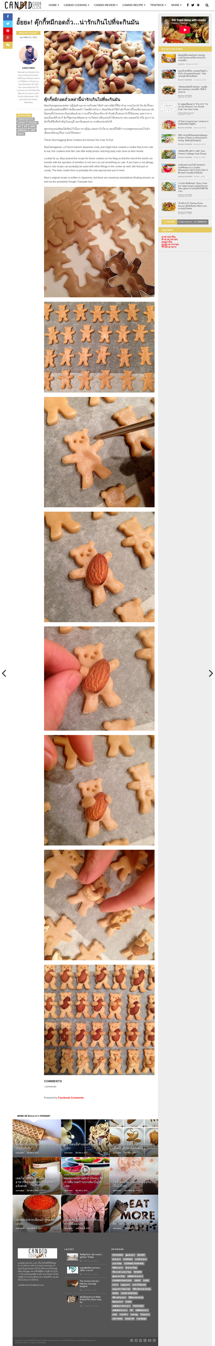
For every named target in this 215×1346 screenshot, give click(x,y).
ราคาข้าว (124, 1314)
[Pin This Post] (8, 31)
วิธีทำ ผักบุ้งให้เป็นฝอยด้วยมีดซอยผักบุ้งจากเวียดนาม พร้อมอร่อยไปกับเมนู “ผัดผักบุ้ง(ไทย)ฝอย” (192, 138)
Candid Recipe (132, 5)
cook (128, 1302)
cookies (21, 123)
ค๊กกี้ (19, 126)
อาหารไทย (117, 1263)
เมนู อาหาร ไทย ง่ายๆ (121, 1289)
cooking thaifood (134, 1263)
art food (117, 1319)
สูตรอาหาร (130, 1255)
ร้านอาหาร (145, 1314)
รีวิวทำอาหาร (168, 247)
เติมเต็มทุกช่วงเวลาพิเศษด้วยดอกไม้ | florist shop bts (90, 1299)
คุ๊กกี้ (25, 126)
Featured (33, 123)
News (115, 1293)
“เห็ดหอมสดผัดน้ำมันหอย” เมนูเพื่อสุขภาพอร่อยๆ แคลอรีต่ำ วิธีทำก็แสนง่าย (192, 89)
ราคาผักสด (141, 1319)
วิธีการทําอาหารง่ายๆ (141, 1289)
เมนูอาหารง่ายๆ (170, 244)
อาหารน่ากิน (168, 236)
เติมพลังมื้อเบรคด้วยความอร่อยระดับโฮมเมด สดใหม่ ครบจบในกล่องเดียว (191, 58)
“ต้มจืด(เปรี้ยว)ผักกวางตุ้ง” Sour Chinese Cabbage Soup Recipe (192, 152)
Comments (202, 222)
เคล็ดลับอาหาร (142, 1310)
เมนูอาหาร (125, 1285)
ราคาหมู (134, 1314)
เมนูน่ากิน (166, 241)
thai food (138, 1306)
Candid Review (104, 5)
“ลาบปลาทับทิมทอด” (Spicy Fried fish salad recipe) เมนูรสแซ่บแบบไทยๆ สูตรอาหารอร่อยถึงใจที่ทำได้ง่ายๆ (193, 187)
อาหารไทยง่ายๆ (139, 1285)
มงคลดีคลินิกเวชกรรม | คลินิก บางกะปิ (90, 1269)
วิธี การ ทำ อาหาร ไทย (122, 1272)
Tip (131, 1310)
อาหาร (115, 1285)
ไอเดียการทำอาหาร (186, 222)
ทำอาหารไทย (131, 1268)
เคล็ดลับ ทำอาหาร (135, 1276)
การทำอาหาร (140, 1259)
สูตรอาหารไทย (119, 1276)
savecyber (28, 68)
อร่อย (115, 1314)
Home (53, 5)
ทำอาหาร (116, 1259)
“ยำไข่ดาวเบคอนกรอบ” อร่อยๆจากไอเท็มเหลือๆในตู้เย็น (193, 122)
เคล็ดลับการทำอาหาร (121, 1306)
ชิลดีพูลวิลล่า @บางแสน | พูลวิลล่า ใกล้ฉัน (91, 1255)
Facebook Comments (71, 1097)
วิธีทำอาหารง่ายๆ (136, 1297)
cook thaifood (129, 1293)
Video (137, 1280)
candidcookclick (25, 119)
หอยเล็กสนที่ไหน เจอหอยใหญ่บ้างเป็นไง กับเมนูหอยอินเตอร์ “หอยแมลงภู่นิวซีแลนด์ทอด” (192, 73)
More (175, 5)
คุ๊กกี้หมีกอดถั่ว (22, 130)
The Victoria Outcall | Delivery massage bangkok (89, 1283)
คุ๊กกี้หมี (32, 126)
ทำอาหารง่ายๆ (169, 239)
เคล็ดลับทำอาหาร (120, 1310)
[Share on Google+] (8, 38)
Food (146, 1280)
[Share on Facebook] (8, 16)
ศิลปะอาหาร (118, 1302)
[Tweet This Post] (8, 24)
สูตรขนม (21, 134)
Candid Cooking (75, 5)
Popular (171, 222)
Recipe (141, 1255)
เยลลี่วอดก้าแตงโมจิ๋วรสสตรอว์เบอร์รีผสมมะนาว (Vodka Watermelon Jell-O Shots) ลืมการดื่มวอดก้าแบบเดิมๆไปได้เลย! (193, 169)
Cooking (127, 1259)
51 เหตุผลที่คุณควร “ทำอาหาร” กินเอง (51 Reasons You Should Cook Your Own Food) (193, 106)
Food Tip (129, 1319)
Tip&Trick (157, 5)
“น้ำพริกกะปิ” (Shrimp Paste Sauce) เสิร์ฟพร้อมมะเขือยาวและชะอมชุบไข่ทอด (192, 206)
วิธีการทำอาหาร (119, 1297)
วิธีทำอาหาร (118, 1268)
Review (137, 1272)
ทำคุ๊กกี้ (33, 130)
